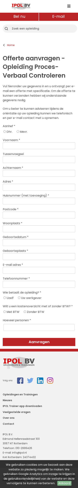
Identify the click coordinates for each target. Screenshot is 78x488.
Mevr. (23, 132)
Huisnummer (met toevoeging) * (26, 195)
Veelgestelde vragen (16, 412)
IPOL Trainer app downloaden (22, 406)
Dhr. (9, 132)
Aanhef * (9, 126)
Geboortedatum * (15, 237)
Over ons (9, 418)
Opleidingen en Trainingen (20, 394)
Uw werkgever (31, 298)
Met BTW (12, 312)
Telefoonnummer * (16, 278)
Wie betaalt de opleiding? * (22, 292)
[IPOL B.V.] (21, 6)
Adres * (8, 181)
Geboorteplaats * (15, 251)
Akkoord (64, 483)
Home (11, 45)
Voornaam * (11, 140)
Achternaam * (13, 168)
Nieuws (7, 400)
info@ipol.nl (19, 452)
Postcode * (11, 209)
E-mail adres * (13, 265)
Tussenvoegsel (13, 154)
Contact (8, 424)
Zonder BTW (35, 312)
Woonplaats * (12, 223)
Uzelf (10, 298)
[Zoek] (6, 28)
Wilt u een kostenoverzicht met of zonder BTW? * (38, 306)
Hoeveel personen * (17, 320)
